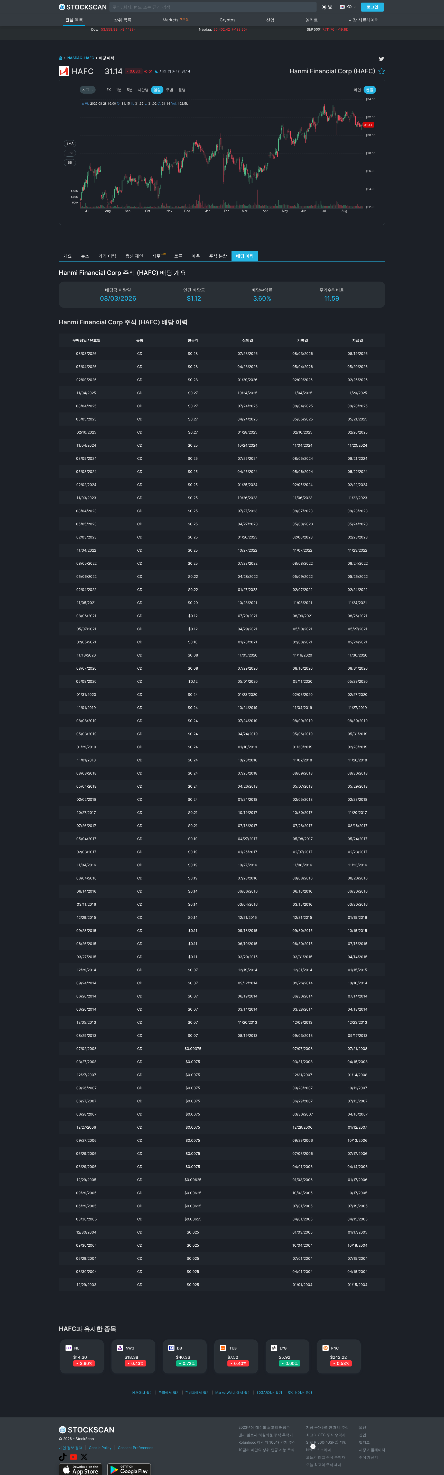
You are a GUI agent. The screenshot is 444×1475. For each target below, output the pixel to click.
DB (179, 1348)
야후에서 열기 (142, 1392)
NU (76, 1348)
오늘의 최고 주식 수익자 (325, 1457)
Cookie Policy (100, 1447)
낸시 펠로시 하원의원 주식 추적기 (265, 1435)
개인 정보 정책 (70, 1447)
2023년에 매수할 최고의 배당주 (264, 1427)
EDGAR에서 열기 (269, 1392)
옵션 (362, 1427)
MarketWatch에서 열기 (233, 1392)
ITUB (232, 1348)
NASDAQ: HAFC (81, 58)
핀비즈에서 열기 (197, 1392)
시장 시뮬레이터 (364, 19)
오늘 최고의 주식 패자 (323, 1464)
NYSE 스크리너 (318, 1449)
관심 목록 (74, 19)
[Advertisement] (222, 239)
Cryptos (227, 19)
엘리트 (312, 19)
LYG (283, 1348)
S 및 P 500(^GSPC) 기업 (326, 1442)
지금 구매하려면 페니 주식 (327, 1427)
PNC (335, 1348)
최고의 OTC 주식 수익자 (326, 1435)
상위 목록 (123, 19)
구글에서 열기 (169, 1392)
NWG (130, 1348)
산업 (270, 19)
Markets (176, 19)
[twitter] (381, 58)
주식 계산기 (368, 1457)
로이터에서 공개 (300, 1392)
